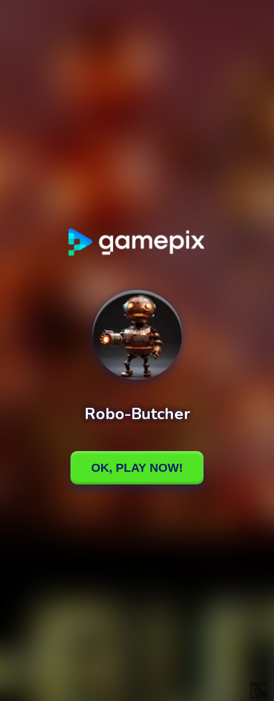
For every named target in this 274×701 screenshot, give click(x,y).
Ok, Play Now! (137, 467)
